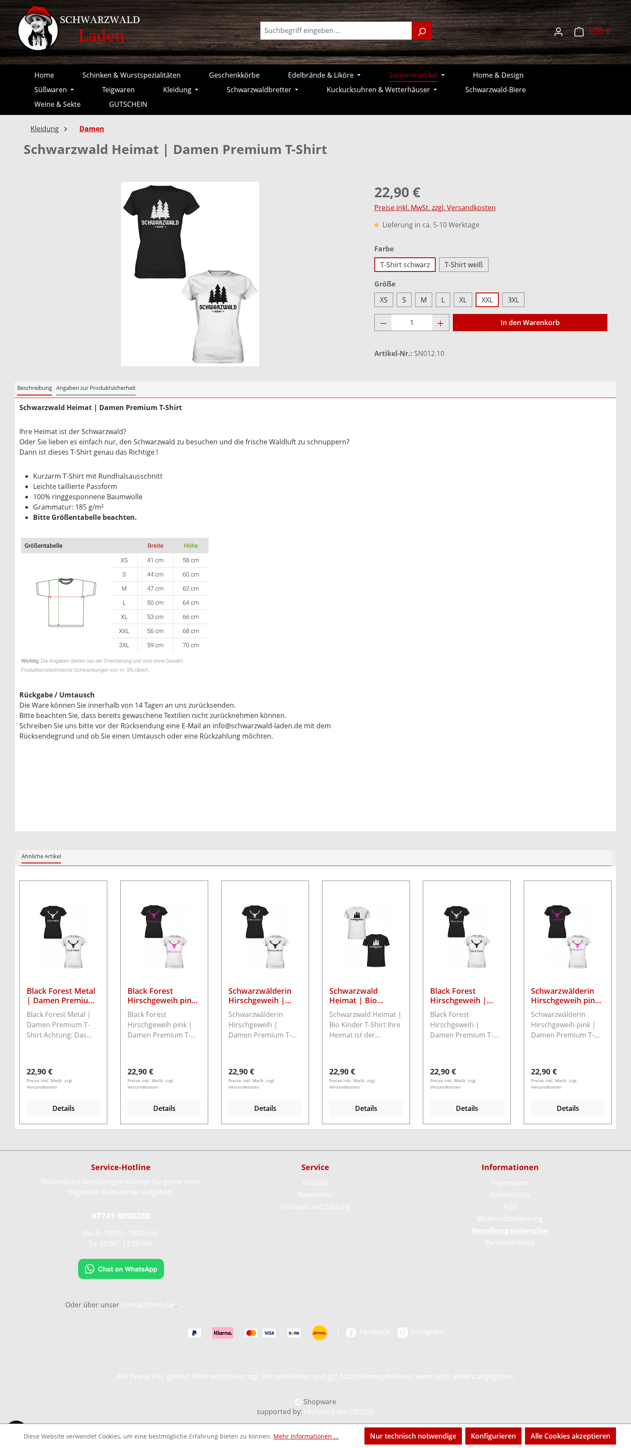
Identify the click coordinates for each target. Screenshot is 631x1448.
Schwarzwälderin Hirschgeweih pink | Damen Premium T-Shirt (565, 995)
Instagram (426, 1331)
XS (384, 300)
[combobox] (336, 30)
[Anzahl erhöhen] (441, 322)
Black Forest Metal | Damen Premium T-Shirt (61, 995)
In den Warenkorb (530, 322)
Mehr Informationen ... (306, 1436)
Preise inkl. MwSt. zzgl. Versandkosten (435, 207)
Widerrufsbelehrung (510, 1218)
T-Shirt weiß (464, 264)
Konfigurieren (493, 1436)
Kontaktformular (148, 1304)
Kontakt (315, 1182)
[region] (190, 274)
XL (463, 300)
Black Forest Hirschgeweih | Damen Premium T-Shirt (465, 995)
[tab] (34, 388)
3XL (513, 300)
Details (63, 1108)
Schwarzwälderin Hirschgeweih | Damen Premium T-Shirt (264, 995)
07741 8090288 (120, 1216)
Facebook (374, 1331)
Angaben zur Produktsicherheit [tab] (96, 388)
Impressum (509, 1182)
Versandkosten (286, 1376)
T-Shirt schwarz (405, 264)
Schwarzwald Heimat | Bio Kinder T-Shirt (354, 995)
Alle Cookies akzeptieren (570, 1436)
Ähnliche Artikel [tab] (41, 856)
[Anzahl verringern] (383, 322)
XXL (487, 300)
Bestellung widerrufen (510, 1230)
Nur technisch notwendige (413, 1436)
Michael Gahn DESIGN (339, 1411)
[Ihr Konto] (558, 30)
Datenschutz (510, 1194)
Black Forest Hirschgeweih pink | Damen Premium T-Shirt (161, 995)
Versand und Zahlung (315, 1206)
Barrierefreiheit (510, 1242)
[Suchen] (422, 30)
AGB (510, 1206)
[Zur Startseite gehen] (79, 28)
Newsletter (315, 1194)
